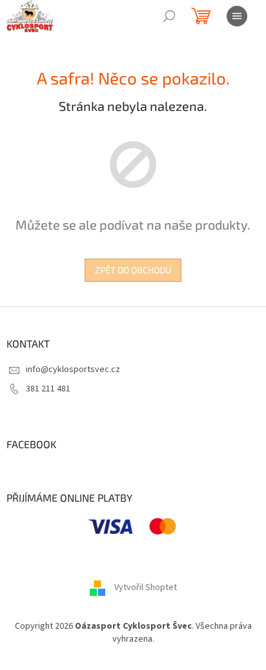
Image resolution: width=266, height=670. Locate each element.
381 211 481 (48, 388)
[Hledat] (169, 16)
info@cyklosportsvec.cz (73, 369)
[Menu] (237, 16)
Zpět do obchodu (133, 269)
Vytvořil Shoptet (145, 588)
